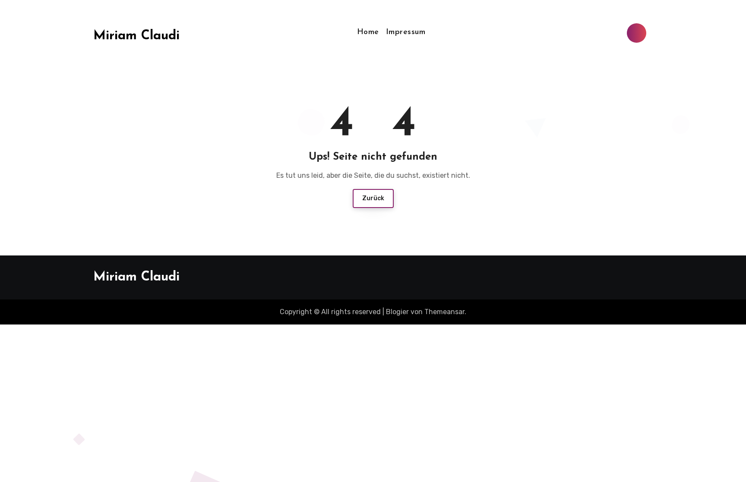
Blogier (397, 312)
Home (368, 32)
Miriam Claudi (136, 36)
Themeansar (444, 312)
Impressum (406, 32)
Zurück (373, 198)
